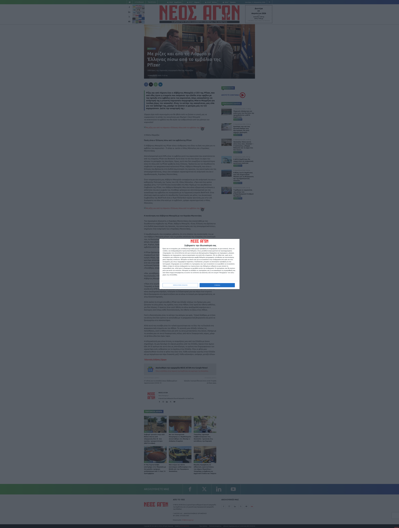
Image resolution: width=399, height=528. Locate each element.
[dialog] (199, 264)
